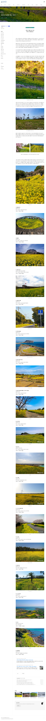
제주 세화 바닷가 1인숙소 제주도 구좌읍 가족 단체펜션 (26, 666)
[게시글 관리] (20, 673)
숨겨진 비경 (2, 34)
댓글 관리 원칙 (2, 28)
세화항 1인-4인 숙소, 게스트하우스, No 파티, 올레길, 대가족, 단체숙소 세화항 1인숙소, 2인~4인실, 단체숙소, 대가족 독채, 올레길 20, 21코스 (27, 668)
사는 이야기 (2, 52)
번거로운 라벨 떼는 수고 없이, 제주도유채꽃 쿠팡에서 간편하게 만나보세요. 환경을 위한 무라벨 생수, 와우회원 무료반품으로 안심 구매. (30, 662)
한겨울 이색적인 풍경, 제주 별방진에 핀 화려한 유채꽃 (24, 682)
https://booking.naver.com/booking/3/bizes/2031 (24, 665)
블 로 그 (2, 55)
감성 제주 (17, 702)
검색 (42, 1)
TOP (44, 718)
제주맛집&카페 (3, 40)
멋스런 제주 (18, 678)
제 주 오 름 (2, 37)
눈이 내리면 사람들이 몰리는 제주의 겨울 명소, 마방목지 (25, 683)
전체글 (2, 31)
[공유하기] (19, 673)
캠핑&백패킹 (2, 43)
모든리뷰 (2, 58)
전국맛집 (2, 46)
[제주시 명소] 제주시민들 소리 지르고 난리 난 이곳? (24, 679)
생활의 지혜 (2, 49)
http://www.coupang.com (20, 658)
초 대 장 (2, 56)
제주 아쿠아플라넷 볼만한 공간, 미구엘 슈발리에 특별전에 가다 (25, 684)
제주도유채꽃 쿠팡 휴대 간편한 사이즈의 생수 (25, 659)
